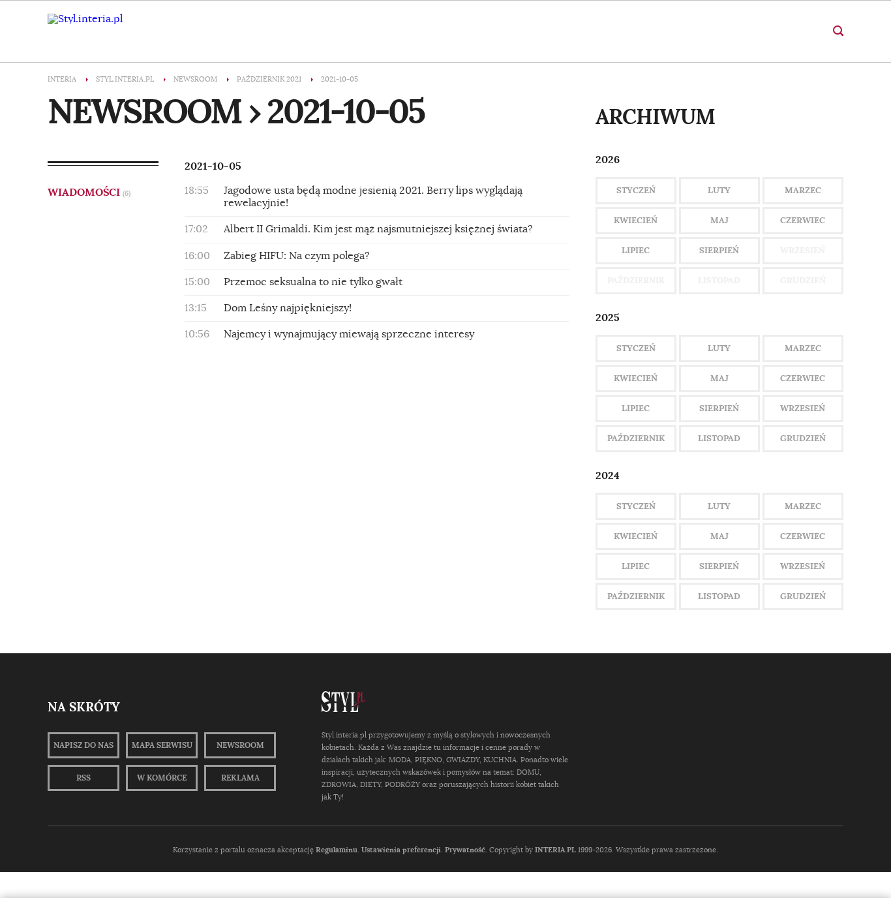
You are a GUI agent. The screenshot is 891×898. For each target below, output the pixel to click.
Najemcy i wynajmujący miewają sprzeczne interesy (349, 334)
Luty (719, 190)
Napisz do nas (83, 745)
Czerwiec (802, 220)
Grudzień (803, 438)
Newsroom (240, 745)
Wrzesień (802, 408)
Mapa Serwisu (162, 745)
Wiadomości (89, 192)
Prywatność (465, 849)
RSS (83, 778)
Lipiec (636, 250)
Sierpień (719, 250)
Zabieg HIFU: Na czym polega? (297, 255)
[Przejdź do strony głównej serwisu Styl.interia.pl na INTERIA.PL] (85, 18)
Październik (636, 438)
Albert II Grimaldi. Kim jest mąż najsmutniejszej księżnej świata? (378, 229)
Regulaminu (336, 849)
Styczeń (636, 190)
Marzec (803, 190)
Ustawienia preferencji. (402, 849)
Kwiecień (635, 220)
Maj (719, 220)
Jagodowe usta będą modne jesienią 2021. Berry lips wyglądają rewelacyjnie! (373, 196)
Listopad (719, 438)
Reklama (240, 778)
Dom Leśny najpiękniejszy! (288, 308)
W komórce (162, 778)
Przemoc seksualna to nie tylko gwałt (313, 281)
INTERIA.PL (555, 849)
